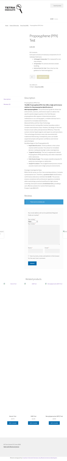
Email (47, 248)
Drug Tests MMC (24, 25)
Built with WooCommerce (11, 447)
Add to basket (43, 77)
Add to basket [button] (13, 423)
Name (30, 248)
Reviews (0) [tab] (7, 104)
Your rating (32, 219)
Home (6, 25)
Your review (32, 224)
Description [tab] (7, 99)
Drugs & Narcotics (14, 25)
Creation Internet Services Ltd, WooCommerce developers (39, 458)
